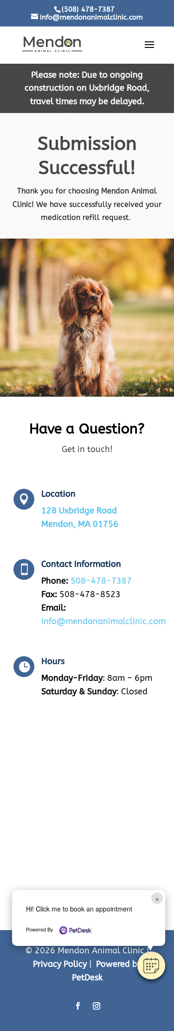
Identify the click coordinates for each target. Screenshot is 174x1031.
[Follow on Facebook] (78, 1005)
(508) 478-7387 (88, 9)
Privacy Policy (60, 964)
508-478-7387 (101, 581)
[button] (151, 965)
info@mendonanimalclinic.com (103, 621)
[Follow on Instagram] (96, 1005)
